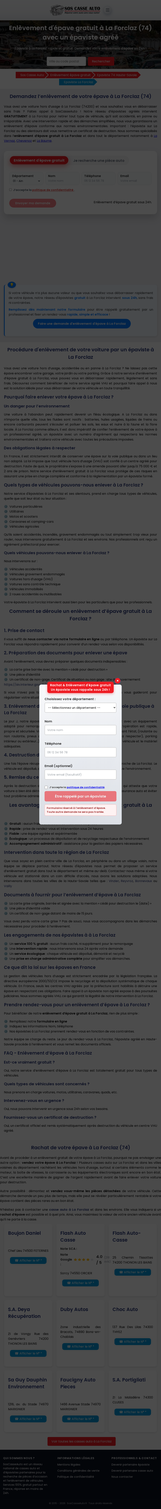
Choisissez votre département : (70, 699)
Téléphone (53, 743)
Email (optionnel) (58, 766)
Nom (48, 721)
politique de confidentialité (85, 787)
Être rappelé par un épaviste (80, 796)
